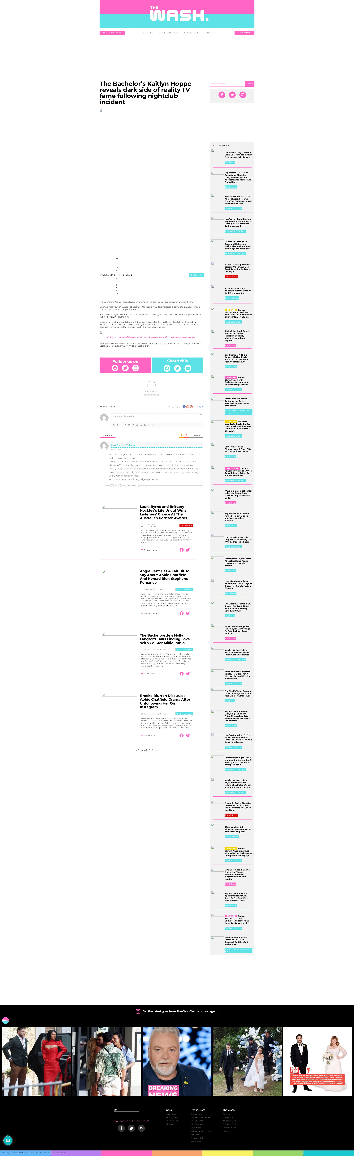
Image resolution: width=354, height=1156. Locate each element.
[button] (167, 368)
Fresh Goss (146, 32)
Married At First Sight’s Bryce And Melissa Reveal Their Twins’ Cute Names (237, 652)
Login (200, 406)
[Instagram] (135, 368)
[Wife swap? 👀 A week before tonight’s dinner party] (106, 1061)
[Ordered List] (129, 425)
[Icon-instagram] (141, 1128)
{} (148, 425)
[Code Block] (141, 425)
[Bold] (114, 425)
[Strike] (125, 425)
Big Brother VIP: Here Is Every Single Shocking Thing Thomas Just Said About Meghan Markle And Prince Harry (238, 177)
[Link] (145, 425)
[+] (152, 425)
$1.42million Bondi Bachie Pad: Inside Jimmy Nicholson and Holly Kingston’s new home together (237, 336)
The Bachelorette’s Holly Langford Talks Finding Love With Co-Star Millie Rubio (165, 639)
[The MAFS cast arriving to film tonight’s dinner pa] (36, 1061)
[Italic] (118, 425)
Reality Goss (198, 1110)
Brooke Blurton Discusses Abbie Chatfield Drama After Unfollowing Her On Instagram (165, 701)
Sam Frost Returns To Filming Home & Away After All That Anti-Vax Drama (238, 449)
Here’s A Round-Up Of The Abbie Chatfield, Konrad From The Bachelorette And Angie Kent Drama (238, 200)
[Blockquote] (137, 425)
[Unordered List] (133, 425)
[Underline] (121, 425)
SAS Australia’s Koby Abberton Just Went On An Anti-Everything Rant (238, 290)
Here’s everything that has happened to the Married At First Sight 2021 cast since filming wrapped (238, 222)
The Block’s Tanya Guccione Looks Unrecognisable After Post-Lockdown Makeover (238, 155)
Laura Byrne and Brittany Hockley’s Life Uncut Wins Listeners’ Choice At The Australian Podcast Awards (163, 512)
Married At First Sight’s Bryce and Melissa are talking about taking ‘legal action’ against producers (238, 245)
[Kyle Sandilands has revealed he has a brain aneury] (177, 1061)
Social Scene (192, 32)
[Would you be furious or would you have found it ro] (247, 1061)
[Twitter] (125, 368)
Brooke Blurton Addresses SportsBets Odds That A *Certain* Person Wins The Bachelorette (237, 675)
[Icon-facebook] (121, 1128)
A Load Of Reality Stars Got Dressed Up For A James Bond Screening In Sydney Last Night (238, 268)
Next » (157, 750)
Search (250, 84)
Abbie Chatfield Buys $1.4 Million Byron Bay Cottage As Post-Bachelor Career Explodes (237, 630)
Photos (210, 32)
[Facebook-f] (221, 94)
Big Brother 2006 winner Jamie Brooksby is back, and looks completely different (237, 517)
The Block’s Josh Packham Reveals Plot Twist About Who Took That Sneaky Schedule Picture (238, 607)
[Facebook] (115, 368)
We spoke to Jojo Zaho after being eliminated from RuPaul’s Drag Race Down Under (238, 494)
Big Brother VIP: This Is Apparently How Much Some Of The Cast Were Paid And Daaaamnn (236, 358)
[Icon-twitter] (131, 1128)
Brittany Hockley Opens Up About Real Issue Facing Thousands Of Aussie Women (238, 562)
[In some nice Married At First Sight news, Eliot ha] (317, 1061)
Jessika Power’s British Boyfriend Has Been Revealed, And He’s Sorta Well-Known (237, 402)
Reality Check (167, 32)
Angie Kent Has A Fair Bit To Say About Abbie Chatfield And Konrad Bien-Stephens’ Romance (165, 577)
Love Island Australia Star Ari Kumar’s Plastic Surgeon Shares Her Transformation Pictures (238, 584)
